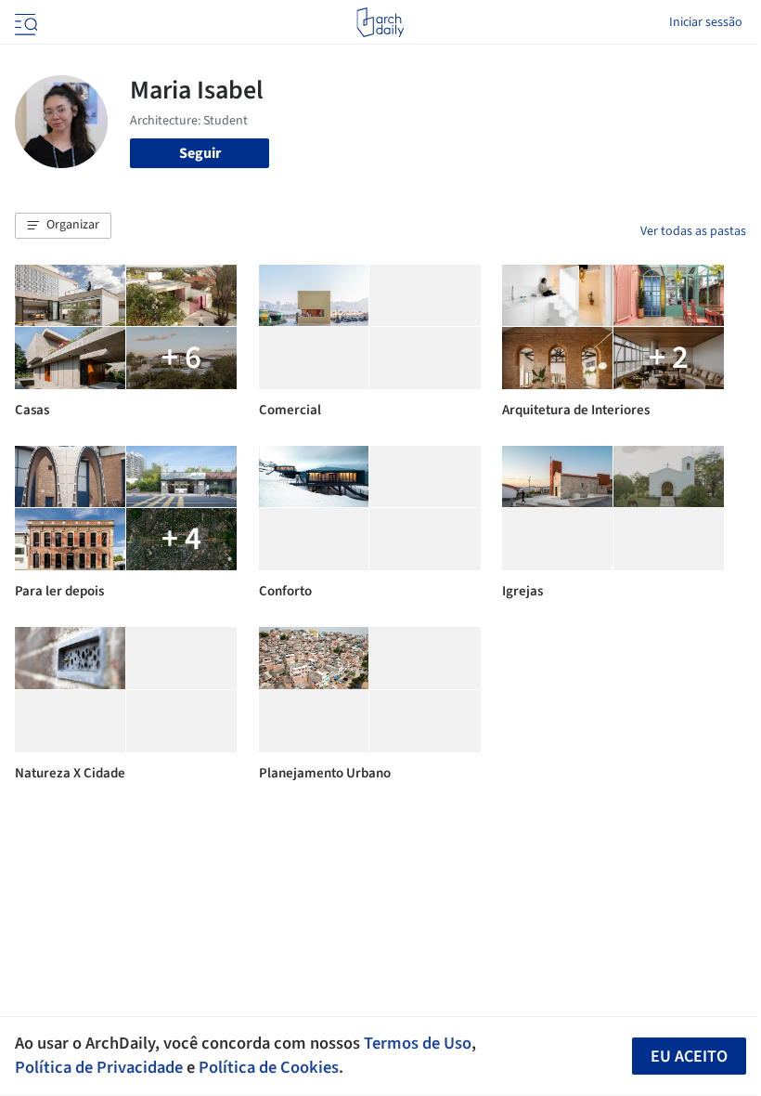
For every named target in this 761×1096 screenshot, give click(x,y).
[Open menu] (24, 22)
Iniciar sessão (705, 22)
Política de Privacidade (99, 1067)
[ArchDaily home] (380, 22)
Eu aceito (689, 1056)
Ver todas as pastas (693, 231)
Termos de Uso (417, 1043)
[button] (63, 226)
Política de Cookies (269, 1067)
